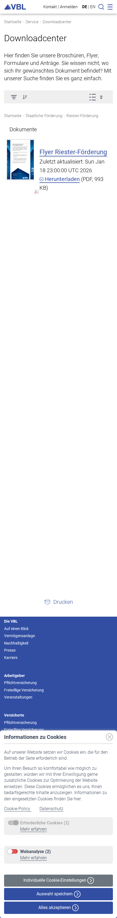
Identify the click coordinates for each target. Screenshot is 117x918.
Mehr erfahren (33, 829)
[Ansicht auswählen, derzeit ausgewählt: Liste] (97, 97)
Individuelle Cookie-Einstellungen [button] (55, 880)
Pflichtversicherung (20, 683)
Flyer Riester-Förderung (73, 152)
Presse (10, 650)
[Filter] (13, 97)
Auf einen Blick (16, 628)
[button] (25, 97)
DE (84, 6)
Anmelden (69, 6)
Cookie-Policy (17, 808)
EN (93, 6)
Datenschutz (51, 808)
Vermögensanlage (19, 636)
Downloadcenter (57, 21)
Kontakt (50, 6)
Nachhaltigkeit (16, 643)
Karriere (10, 657)
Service (32, 21)
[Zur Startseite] (15, 7)
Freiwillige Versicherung (24, 690)
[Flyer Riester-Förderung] (20, 159)
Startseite (12, 21)
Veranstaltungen (18, 697)
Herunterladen (62, 179)
